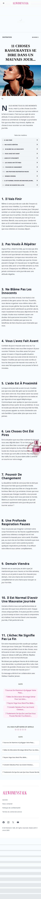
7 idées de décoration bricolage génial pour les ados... (20, 698)
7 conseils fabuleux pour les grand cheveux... (20, 708)
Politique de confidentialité (11, 808)
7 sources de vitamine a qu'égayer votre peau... (20, 691)
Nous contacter (7, 804)
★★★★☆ (35, 37)
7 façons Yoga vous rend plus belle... (20, 703)
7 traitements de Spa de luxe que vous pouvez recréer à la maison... (20, 714)
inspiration (7, 37)
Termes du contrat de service (12, 812)
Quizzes (5, 800)
